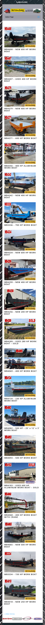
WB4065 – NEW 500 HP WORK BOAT (20, 545)
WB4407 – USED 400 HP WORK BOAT (20, 80)
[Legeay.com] (17, 619)
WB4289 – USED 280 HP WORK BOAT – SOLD (20, 342)
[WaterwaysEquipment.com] (38, 619)
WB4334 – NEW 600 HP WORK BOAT (20, 253)
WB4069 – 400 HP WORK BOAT (20, 371)
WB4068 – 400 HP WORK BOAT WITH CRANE (20, 516)
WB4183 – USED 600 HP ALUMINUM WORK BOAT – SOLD (21, 486)
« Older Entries (9, 614)
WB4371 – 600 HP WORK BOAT (20, 138)
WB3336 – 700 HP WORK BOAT (20, 225)
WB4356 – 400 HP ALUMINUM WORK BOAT (20, 167)
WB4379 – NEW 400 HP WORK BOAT (20, 109)
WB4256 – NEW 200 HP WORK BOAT (20, 313)
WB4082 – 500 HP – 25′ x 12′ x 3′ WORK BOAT (21, 429)
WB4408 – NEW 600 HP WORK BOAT (20, 50)
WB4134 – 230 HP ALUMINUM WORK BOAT (20, 399)
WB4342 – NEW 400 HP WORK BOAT (20, 196)
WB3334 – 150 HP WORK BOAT (20, 574)
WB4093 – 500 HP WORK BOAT (20, 458)
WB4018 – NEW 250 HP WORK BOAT (20, 603)
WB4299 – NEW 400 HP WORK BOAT (20, 283)
